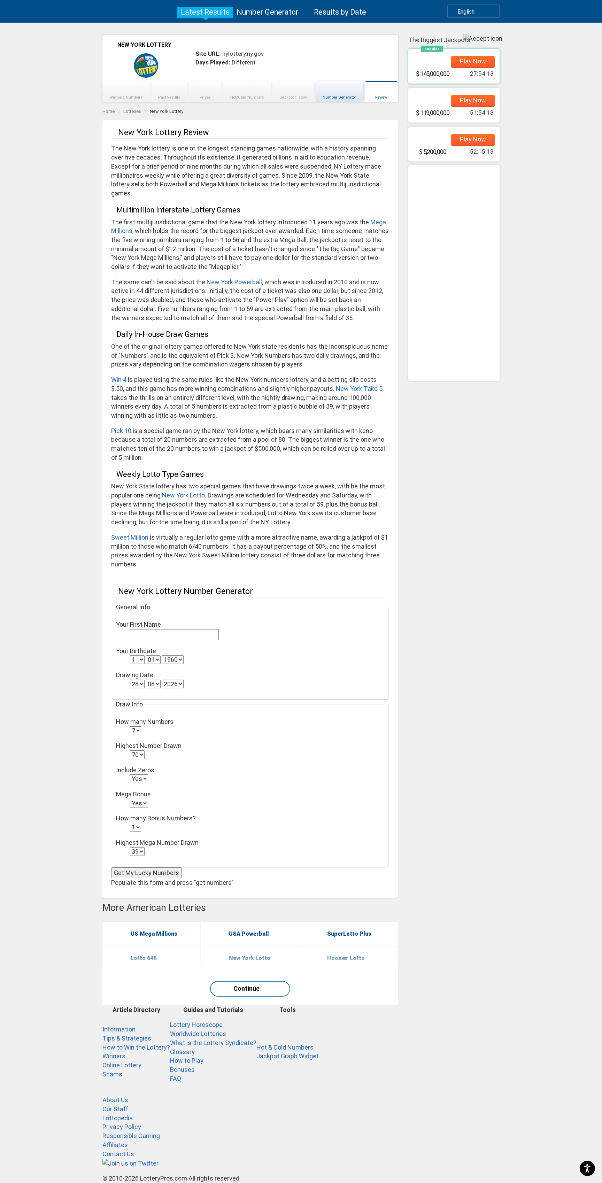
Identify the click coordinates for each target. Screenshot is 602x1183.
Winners (113, 1056)
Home (108, 111)
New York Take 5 (359, 388)
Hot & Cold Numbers (285, 1047)
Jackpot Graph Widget (287, 1056)
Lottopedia (117, 1118)
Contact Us (118, 1154)
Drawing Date (134, 675)
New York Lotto (183, 495)
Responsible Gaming (131, 1135)
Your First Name (138, 624)
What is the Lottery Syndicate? (213, 1042)
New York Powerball (234, 282)
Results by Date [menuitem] (340, 12)
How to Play (186, 1060)
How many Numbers (144, 721)
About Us (115, 1100)
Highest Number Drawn (149, 745)
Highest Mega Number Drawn (157, 842)
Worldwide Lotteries (198, 1033)
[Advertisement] (454, 273)
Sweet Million (129, 537)
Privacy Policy (121, 1126)
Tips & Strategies (126, 1038)
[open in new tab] (130, 1162)
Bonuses (182, 1069)
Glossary (182, 1052)
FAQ (175, 1078)
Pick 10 (121, 430)
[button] (473, 11)
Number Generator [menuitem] (267, 12)
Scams (112, 1074)
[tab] (126, 91)
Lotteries (132, 111)
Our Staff (115, 1109)
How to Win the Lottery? (136, 1047)
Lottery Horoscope (196, 1024)
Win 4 (118, 379)
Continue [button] (246, 988)
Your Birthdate (136, 651)
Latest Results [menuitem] (205, 12)
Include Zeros (135, 770)
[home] (136, 12)
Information (119, 1029)
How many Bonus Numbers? (156, 818)
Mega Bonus (133, 794)
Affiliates (115, 1145)
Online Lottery (121, 1065)
